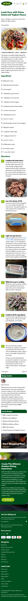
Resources (3, 559)
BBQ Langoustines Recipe (10, 415)
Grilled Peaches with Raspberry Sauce (14, 430)
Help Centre (4, 571)
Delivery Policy (5, 574)
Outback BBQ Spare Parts (7, 552)
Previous (5, 372)
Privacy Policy (4, 584)
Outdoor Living (5, 550)
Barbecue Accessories (6, 547)
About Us (3, 557)
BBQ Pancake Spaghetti (10, 418)
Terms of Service (19, 596)
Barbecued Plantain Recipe (11, 421)
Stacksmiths (4, 592)
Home (3, 19)
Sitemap (13, 590)
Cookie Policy (4, 586)
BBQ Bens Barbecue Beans (11, 424)
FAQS (2, 579)
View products (7, 500)
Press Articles (4, 562)
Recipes (8, 19)
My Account (4, 569)
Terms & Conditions (6, 581)
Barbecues (6, 447)
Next (23, 372)
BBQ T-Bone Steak (8, 427)
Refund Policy (4, 576)
